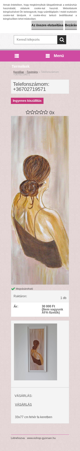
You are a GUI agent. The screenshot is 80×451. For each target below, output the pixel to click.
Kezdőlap (18, 71)
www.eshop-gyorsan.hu (41, 438)
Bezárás (71, 25)
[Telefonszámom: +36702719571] (40, 117)
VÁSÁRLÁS (23, 404)
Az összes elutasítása (47, 25)
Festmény (32, 71)
